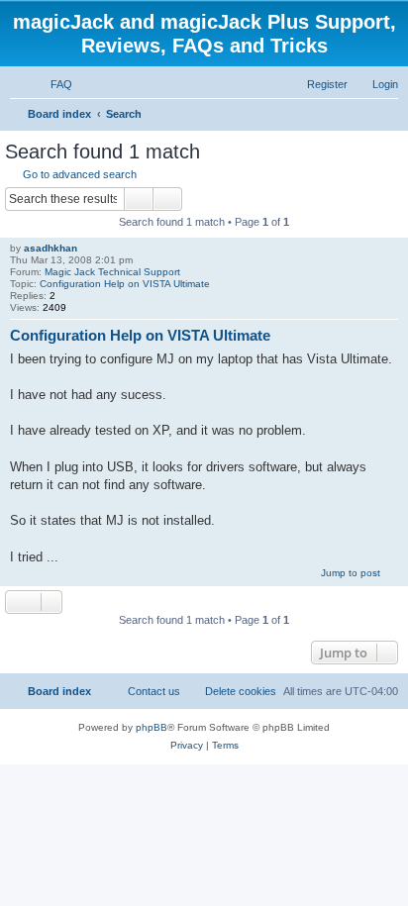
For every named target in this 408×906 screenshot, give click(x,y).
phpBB (151, 727)
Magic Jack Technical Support (112, 271)
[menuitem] (52, 84)
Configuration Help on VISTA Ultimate (125, 283)
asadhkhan (50, 248)
